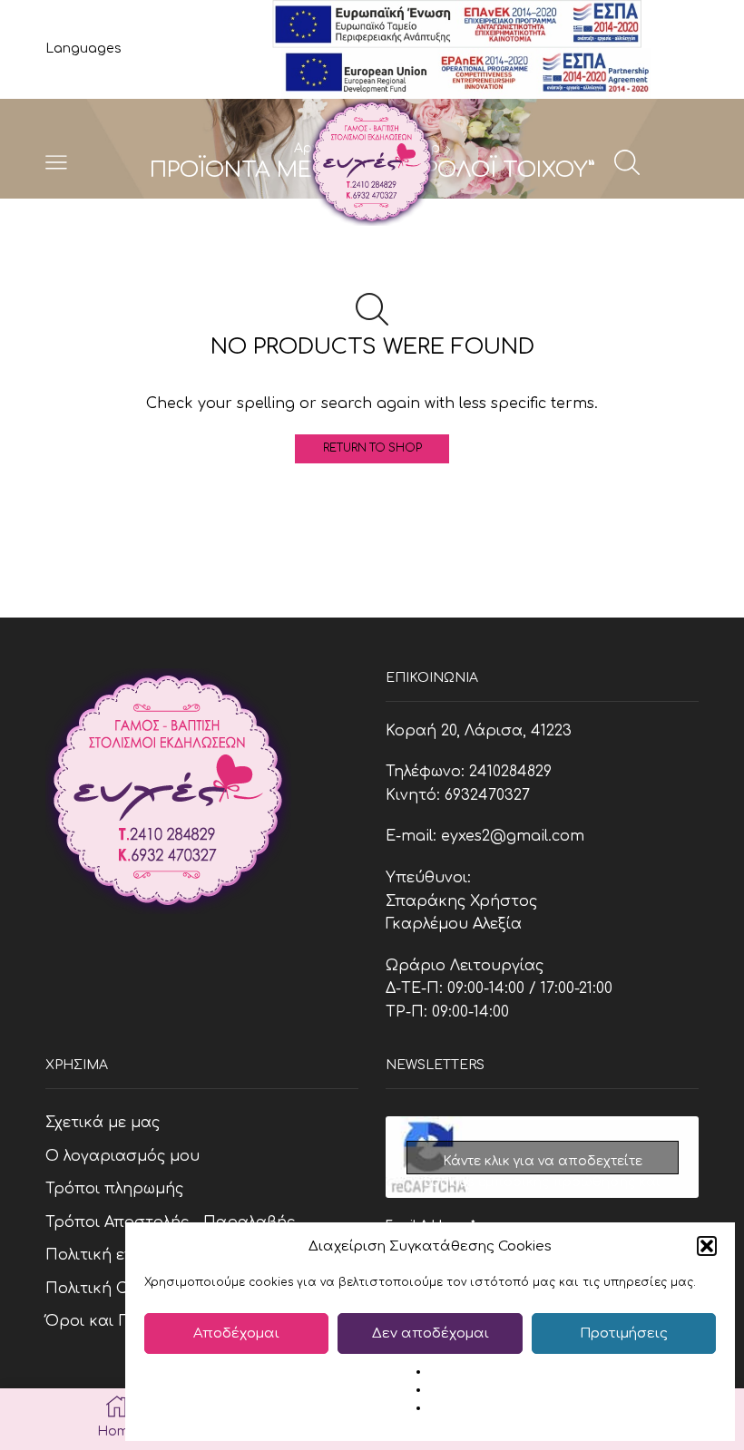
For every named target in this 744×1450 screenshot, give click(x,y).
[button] (707, 1246)
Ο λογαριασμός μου (122, 1156)
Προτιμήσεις (624, 1333)
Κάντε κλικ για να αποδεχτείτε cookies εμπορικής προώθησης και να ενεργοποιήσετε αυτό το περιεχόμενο (542, 1164)
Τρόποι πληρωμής (114, 1189)
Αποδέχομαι (236, 1333)
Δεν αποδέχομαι (430, 1333)
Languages (83, 48)
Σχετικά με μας (102, 1122)
